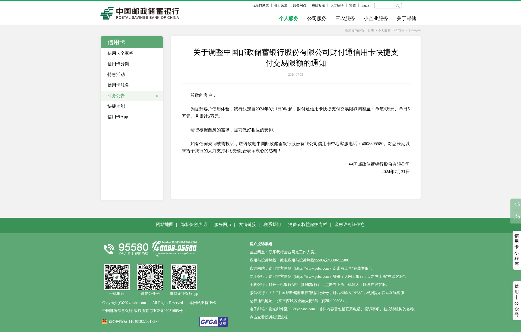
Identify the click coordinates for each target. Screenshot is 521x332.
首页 (371, 31)
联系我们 (272, 224)
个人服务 (288, 18)
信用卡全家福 (120, 53)
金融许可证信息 (350, 224)
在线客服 (318, 5)
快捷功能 (116, 106)
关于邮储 (406, 18)
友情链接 (247, 224)
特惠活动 (116, 74)
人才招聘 (337, 5)
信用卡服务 (118, 85)
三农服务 (345, 18)
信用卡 (399, 31)
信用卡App (117, 116)
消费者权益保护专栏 (307, 224)
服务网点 (299, 5)
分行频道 (280, 5)
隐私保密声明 (194, 224)
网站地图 (164, 224)
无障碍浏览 (260, 5)
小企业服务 (376, 18)
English (366, 5)
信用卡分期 (118, 64)
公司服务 (317, 18)
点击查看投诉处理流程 (269, 317)
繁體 (352, 5)
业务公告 (414, 31)
